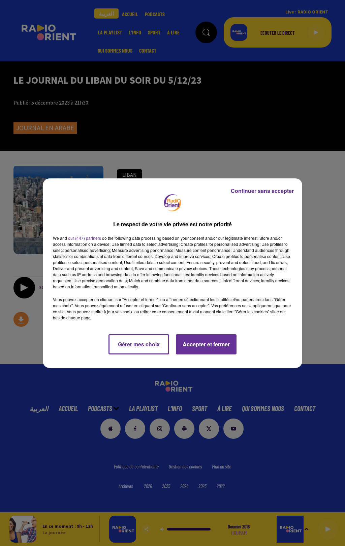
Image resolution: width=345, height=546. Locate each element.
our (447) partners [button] (84, 238)
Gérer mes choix (139, 344)
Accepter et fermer (206, 344)
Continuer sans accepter (262, 191)
